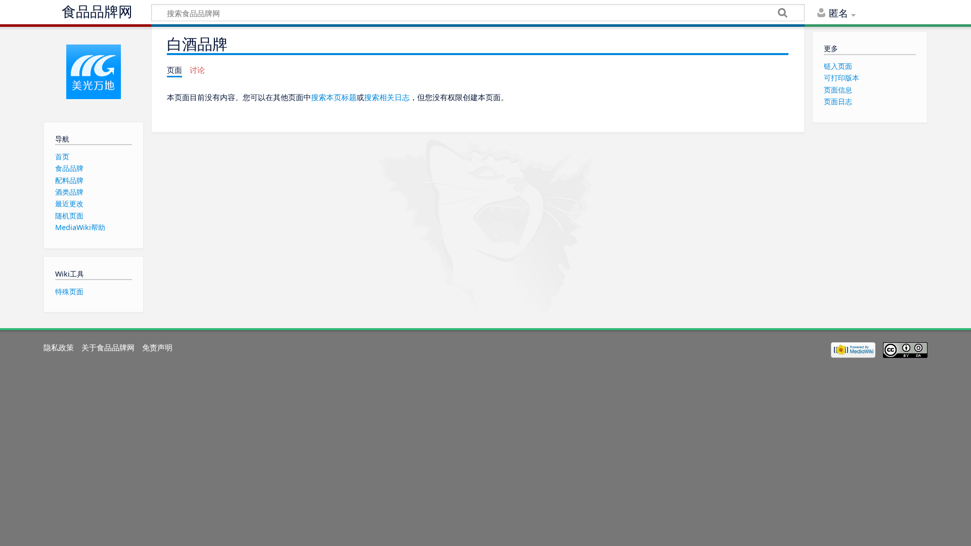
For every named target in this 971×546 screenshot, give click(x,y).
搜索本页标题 (334, 97)
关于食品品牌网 (108, 347)
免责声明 (157, 347)
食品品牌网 (97, 12)
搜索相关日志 (387, 97)
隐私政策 (58, 347)
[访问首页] (93, 72)
